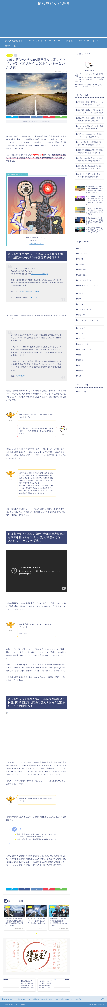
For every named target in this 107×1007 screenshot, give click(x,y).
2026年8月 (82, 392)
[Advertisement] (53, 22)
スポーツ (81, 315)
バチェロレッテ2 (84, 349)
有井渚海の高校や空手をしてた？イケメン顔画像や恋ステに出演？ (90, 103)
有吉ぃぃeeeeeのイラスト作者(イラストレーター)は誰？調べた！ (90, 135)
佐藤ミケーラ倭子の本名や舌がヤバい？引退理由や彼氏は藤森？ (90, 175)
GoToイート (82, 254)
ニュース (9, 55)
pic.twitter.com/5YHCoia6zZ (29, 291)
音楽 (80, 376)
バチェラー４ (83, 344)
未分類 (80, 360)
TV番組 (69, 41)
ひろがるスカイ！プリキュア (88, 287)
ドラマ (80, 333)
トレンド (81, 328)
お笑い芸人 (82, 275)
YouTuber (82, 270)
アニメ (80, 299)
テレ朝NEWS (20, 376)
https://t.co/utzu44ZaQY (39, 274)
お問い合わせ (11, 46)
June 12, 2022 (34, 297)
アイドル (81, 293)
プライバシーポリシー (90, 41)
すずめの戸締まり (14, 41)
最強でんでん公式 (37, 244)
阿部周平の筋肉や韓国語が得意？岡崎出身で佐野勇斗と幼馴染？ (90, 119)
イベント (81, 304)
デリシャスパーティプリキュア (44, 41)
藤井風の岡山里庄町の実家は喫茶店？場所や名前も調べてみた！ (90, 167)
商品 (80, 355)
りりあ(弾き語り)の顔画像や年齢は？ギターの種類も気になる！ (89, 143)
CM (79, 248)
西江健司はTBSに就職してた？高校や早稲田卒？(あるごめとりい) (90, 151)
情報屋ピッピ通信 (53, 3)
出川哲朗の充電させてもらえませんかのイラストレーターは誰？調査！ (90, 111)
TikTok (80, 259)
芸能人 (80, 371)
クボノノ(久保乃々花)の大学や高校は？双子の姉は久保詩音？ (90, 127)
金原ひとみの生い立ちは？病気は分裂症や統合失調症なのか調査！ (90, 159)
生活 (80, 365)
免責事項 (23, 1004)
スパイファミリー (85, 309)
